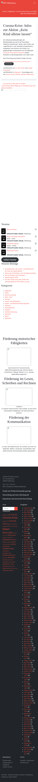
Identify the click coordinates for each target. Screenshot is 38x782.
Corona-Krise (10, 74)
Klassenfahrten (10, 308)
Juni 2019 (27, 722)
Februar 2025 (28, 552)
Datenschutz (24, 762)
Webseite (8, 318)
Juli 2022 (27, 637)
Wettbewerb (6, 570)
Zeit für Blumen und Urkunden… (15, 275)
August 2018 (28, 747)
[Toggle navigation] (35, 3)
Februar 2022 (28, 648)
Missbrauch (30, 74)
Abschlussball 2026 (11, 277)
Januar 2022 (28, 650)
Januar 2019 (28, 732)
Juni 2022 (27, 639)
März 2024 (27, 584)
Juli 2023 (27, 610)
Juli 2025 (27, 542)
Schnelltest (5, 557)
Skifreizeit (5, 562)
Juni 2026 (27, 510)
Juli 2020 (27, 692)
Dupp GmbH (12, 777)
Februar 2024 (28, 586)
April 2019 (27, 726)
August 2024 (28, 574)
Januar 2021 (28, 671)
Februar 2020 (28, 703)
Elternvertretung (10, 295)
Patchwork (6, 551)
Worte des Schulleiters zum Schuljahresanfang (20, 273)
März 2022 (27, 646)
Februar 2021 (28, 669)
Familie (17, 74)
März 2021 (27, 667)
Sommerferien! (12, 229)
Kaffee (4, 542)
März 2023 (27, 618)
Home (5, 11)
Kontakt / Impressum (27, 760)
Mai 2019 (27, 724)
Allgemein (11, 11)
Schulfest (5, 560)
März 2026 (27, 516)
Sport (7, 316)
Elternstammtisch (12, 251)
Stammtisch (6, 564)
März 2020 (27, 701)
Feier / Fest (8, 297)
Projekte (7, 310)
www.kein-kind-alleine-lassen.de (14, 52)
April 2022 (27, 643)
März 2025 (27, 550)
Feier (4, 535)
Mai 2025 (27, 546)
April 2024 (27, 582)
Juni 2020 (27, 694)
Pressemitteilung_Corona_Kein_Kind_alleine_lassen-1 (17, 61)
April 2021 (27, 665)
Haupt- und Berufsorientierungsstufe (17, 303)
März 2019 (27, 728)
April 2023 (27, 616)
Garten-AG (5, 537)
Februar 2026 (28, 518)
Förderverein (7, 760)
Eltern (7, 293)
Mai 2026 (27, 512)
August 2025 (28, 540)
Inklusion (8, 305)
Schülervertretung (11, 312)
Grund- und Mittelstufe (12, 301)
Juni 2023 (27, 612)
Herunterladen (9, 64)
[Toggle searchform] (31, 3)
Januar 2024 (28, 588)
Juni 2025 (27, 544)
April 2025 (27, 548)
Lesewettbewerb (6, 544)
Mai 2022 (27, 641)
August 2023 (28, 607)
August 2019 (28, 718)
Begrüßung (5, 515)
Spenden (8, 314)
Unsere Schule (7, 767)
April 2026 (27, 514)
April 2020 (27, 699)
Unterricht (5, 566)
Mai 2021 (27, 663)
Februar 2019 (28, 730)
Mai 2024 (27, 580)
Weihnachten (6, 568)
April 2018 (27, 749)
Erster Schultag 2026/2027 (16, 236)
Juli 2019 (27, 720)
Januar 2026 (28, 521)
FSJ (6, 535)
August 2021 (28, 660)
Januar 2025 (28, 554)
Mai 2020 (27, 696)
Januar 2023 (28, 622)
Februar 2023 (28, 620)
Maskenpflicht (6, 546)
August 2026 (28, 508)
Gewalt (23, 74)
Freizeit (7, 299)
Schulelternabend (13, 243)
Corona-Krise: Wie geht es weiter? (14, 83)
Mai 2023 (27, 614)
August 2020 (28, 690)
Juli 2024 (27, 576)
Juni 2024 (27, 578)
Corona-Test (6, 521)
